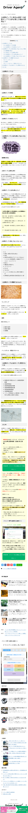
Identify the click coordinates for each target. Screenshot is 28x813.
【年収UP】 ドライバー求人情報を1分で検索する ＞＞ (14, 556)
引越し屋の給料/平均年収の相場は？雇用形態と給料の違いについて (17, 728)
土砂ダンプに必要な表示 (11, 52)
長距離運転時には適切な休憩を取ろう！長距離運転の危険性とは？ (17, 689)
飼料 (6, 61)
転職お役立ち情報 (7, 794)
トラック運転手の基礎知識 (9, 568)
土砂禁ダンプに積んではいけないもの (14, 56)
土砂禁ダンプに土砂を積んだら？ (13, 54)
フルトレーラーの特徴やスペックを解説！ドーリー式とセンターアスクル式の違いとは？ (17, 719)
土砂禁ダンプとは (7, 43)
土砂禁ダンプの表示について (12, 47)
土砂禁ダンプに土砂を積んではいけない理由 (14, 49)
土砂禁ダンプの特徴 (10, 45)
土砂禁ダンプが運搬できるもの (10, 58)
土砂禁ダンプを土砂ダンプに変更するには (13, 65)
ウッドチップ (8, 60)
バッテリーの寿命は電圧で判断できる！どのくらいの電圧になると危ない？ (17, 699)
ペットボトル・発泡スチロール (13, 63)
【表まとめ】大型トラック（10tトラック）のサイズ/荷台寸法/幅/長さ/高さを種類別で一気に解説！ (17, 742)
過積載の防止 (8, 50)
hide (16, 40)
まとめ (4, 67)
